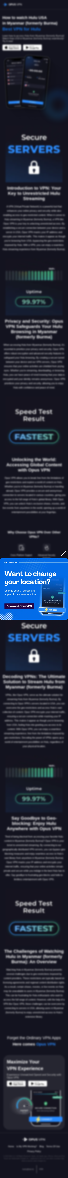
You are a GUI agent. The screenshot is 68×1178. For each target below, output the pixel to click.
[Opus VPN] (34, 589)
